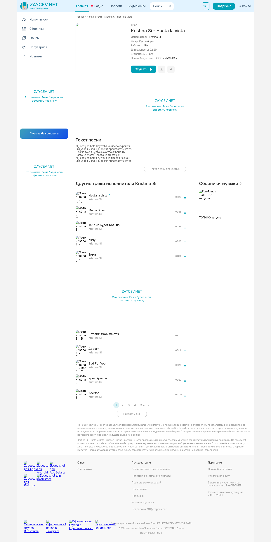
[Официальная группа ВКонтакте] (35, 523)
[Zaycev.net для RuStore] (29, 480)
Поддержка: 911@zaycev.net (149, 509)
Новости (116, 6)
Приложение (139, 489)
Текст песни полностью (165, 169)
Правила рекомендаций (146, 482)
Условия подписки (143, 502)
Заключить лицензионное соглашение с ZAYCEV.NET (224, 484)
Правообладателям (220, 469)
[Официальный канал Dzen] (105, 523)
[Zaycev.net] (39, 6)
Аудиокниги (137, 6)
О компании (84, 469)
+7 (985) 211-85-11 (153, 532)
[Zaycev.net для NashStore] (49, 480)
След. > (144, 405)
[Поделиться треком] (171, 69)
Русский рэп (146, 41)
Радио (98, 6)
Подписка (138, 495)
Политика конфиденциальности (151, 475)
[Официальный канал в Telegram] (57, 523)
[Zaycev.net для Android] (42, 466)
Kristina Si (155, 37)
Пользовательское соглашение (151, 469)
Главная (82, 6)
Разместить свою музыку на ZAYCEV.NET (225, 494)
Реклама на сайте (219, 475)
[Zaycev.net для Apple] (29, 466)
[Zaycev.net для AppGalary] (55, 466)
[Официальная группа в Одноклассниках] (82, 523)
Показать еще (131, 414)
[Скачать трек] (185, 197)
